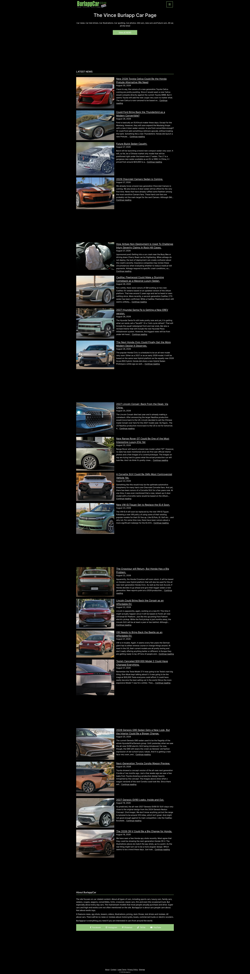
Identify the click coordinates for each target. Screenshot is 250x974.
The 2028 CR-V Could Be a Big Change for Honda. (144, 831)
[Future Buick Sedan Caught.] (95, 159)
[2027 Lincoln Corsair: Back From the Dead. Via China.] (95, 418)
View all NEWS (125, 32)
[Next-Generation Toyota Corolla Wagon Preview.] (95, 779)
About (107, 969)
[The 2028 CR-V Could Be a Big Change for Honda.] (95, 843)
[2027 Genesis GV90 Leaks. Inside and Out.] (95, 813)
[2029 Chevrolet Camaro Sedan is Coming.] (95, 193)
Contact (114, 969)
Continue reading (137, 136)
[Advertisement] (125, 53)
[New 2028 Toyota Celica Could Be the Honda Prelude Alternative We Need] (95, 93)
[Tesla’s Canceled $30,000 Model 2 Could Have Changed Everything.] (95, 677)
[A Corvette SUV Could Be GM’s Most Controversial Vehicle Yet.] (95, 487)
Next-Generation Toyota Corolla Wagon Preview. (143, 763)
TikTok (142, 927)
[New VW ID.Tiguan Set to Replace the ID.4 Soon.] (95, 518)
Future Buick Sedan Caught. (131, 143)
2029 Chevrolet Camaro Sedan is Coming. (139, 179)
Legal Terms (121, 969)
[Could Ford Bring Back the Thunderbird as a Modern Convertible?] (95, 125)
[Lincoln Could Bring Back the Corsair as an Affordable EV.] (95, 614)
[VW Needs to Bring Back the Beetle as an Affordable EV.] (95, 644)
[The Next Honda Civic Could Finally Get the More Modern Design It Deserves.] (95, 355)
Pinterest (128, 927)
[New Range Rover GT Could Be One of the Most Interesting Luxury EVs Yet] (95, 454)
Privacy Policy (132, 969)
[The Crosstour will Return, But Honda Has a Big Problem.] (95, 582)
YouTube (157, 927)
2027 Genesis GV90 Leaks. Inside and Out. (140, 799)
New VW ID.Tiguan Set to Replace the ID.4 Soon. (143, 504)
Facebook (96, 927)
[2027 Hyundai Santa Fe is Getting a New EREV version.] (95, 323)
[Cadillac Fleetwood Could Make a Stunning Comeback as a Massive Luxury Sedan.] (95, 291)
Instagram (112, 927)
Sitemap (142, 969)
